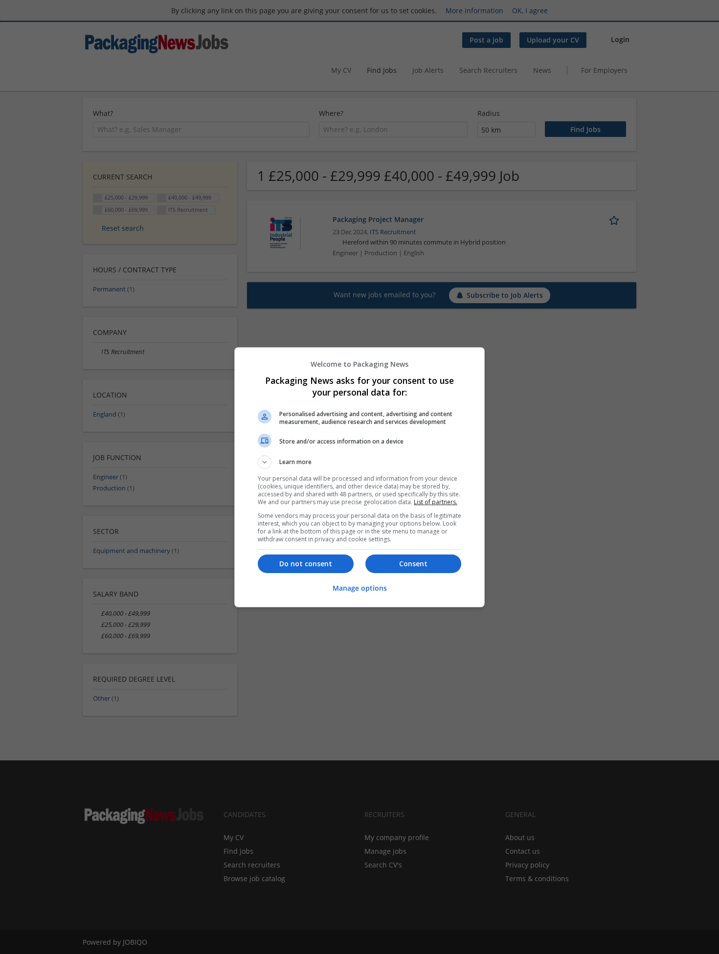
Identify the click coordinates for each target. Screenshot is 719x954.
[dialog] (359, 477)
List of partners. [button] (435, 502)
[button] (359, 462)
